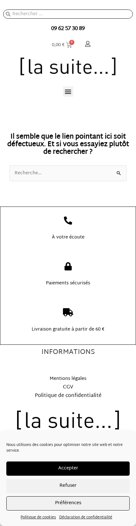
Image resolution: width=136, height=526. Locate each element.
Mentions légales (68, 378)
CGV (68, 387)
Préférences (68, 503)
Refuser (68, 485)
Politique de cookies (38, 517)
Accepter (68, 468)
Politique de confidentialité (68, 395)
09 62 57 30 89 (68, 29)
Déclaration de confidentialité (85, 517)
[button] (68, 91)
